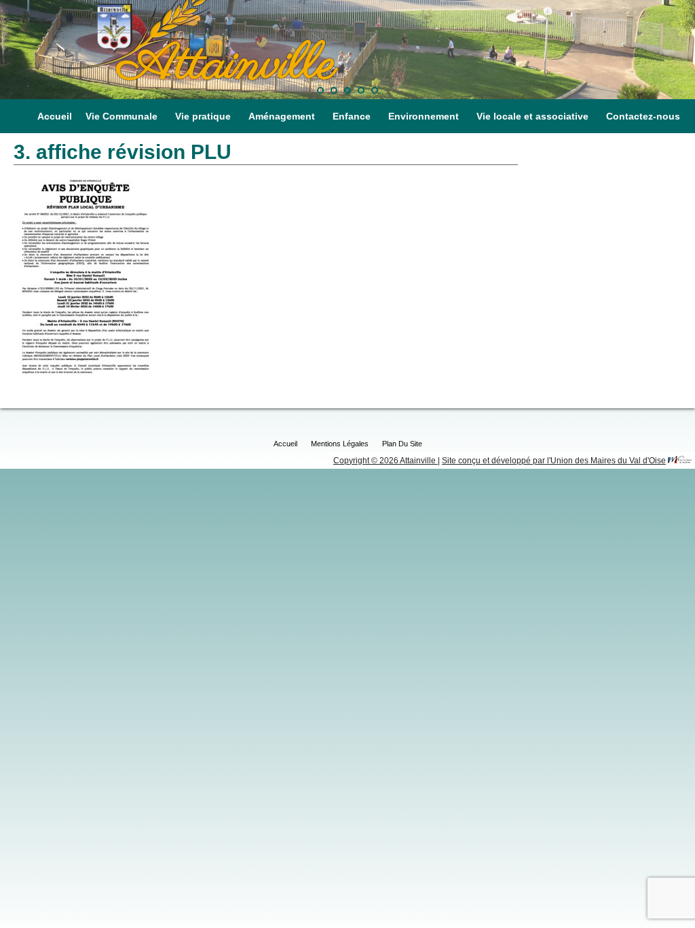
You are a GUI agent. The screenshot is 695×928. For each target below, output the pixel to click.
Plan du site (402, 444)
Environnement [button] (423, 116)
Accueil (54, 116)
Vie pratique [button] (203, 116)
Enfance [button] (352, 116)
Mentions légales (340, 444)
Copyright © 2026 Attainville (385, 460)
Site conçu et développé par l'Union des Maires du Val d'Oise (554, 460)
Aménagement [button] (281, 116)
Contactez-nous (643, 116)
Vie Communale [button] (121, 116)
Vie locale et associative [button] (532, 116)
